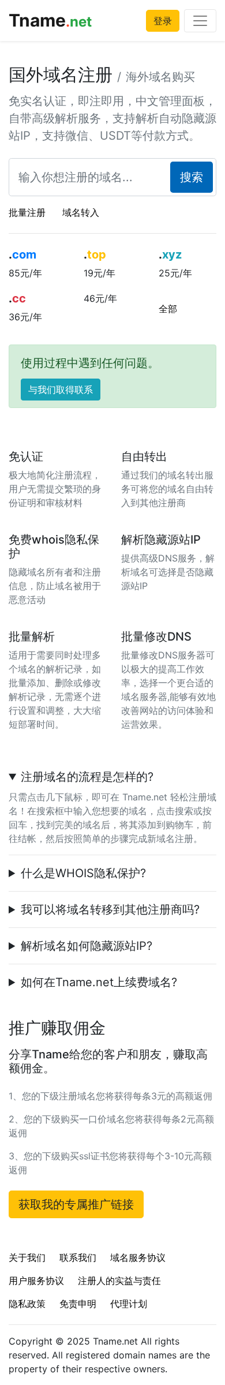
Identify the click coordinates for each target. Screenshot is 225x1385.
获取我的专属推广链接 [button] (76, 1204)
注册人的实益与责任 (119, 1280)
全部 (168, 309)
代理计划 (128, 1303)
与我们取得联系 (60, 389)
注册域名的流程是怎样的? (87, 777)
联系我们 (77, 1257)
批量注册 (27, 212)
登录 (162, 21)
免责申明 (77, 1303)
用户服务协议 (36, 1280)
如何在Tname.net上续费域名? (99, 982)
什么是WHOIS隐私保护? (83, 873)
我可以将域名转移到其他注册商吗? (110, 909)
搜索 (191, 177)
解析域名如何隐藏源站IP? (86, 946)
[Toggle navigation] (200, 20)
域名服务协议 (138, 1257)
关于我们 (27, 1257)
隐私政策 (27, 1303)
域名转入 (80, 212)
